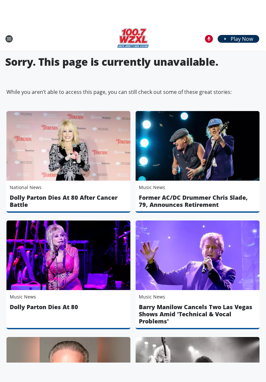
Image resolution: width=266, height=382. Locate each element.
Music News (152, 187)
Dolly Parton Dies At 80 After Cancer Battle (63, 201)
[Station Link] (133, 38)
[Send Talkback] (209, 39)
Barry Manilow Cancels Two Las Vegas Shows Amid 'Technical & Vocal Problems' (195, 314)
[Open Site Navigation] (9, 39)
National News (26, 187)
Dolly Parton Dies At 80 (44, 306)
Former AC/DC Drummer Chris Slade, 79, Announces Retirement (193, 201)
